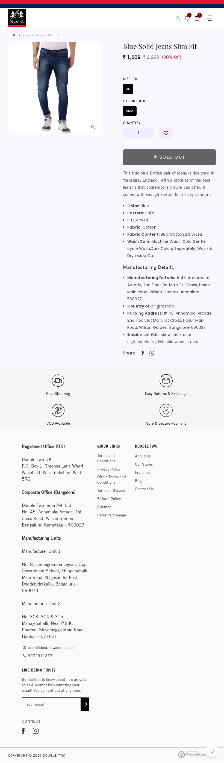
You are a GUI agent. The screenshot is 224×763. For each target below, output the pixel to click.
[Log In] (177, 18)
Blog (138, 480)
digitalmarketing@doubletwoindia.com (162, 341)
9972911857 (37, 655)
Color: (134, 101)
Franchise (143, 472)
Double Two (54, 755)
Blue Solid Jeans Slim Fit (41, 35)
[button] (166, 133)
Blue (130, 111)
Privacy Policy (108, 469)
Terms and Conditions (106, 458)
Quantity (132, 122)
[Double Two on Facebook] (23, 731)
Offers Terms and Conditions (111, 479)
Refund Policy (109, 498)
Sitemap (104, 507)
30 (128, 88)
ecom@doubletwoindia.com (165, 334)
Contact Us (144, 489)
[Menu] (209, 18)
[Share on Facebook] (143, 353)
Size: (130, 78)
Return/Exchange (111, 515)
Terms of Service (111, 490)
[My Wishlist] (187, 18)
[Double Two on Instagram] (36, 731)
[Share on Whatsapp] (151, 353)
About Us (143, 456)
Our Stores (144, 464)
